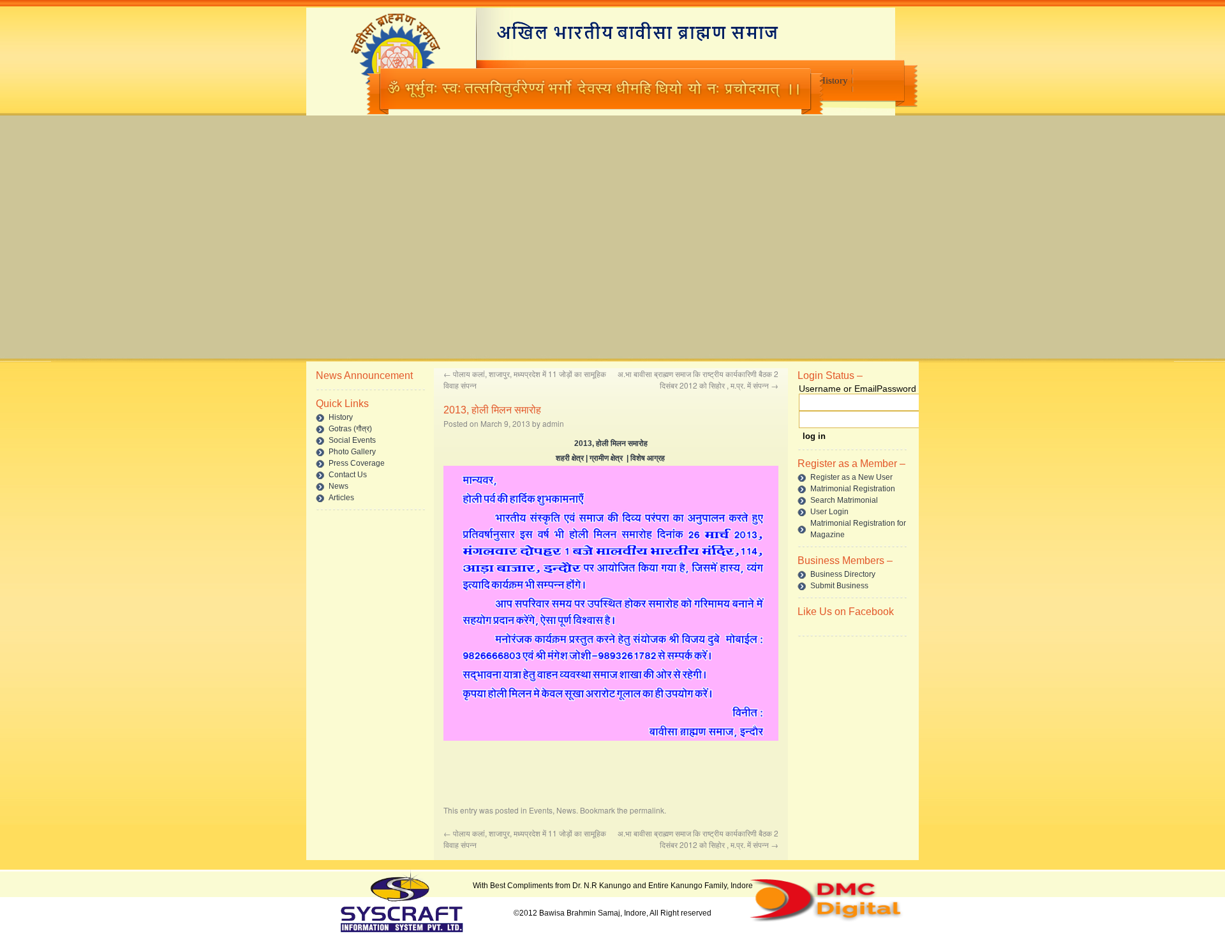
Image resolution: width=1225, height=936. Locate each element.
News (338, 486)
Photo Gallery (352, 451)
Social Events (352, 440)
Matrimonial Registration (852, 488)
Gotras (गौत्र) (350, 428)
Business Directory (842, 574)
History (833, 80)
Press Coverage (357, 463)
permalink (647, 810)
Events (541, 810)
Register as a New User (851, 477)
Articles (341, 497)
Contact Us (348, 474)
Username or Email (838, 388)
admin (553, 423)
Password (896, 388)
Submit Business (839, 585)
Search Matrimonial (844, 500)
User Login (829, 511)
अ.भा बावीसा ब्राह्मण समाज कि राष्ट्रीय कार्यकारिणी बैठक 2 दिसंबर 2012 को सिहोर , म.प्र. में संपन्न (698, 379)
